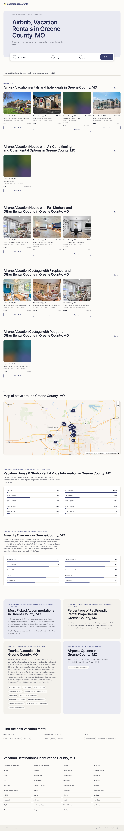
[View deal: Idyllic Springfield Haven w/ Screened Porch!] (17, 290)
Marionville (96, 765)
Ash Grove (37, 800)
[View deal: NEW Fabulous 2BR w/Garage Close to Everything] (77, 227)
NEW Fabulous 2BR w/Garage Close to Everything (78, 242)
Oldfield (5, 795)
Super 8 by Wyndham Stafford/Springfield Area (18, 118)
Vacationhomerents (17, 4)
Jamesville (96, 775)
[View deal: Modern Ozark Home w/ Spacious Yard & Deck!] (17, 351)
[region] (62, 427)
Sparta (36, 795)
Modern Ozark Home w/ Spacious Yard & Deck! (18, 366)
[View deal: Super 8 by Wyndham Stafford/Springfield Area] (17, 103)
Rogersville (6, 800)
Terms (101, 828)
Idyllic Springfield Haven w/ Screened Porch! (17, 305)
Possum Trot (38, 780)
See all (117, 88)
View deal (17, 128)
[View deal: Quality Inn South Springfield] (107, 103)
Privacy (95, 828)
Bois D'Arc (6, 785)
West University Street (10, 790)
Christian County (98, 770)
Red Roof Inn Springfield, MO (42, 118)
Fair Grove (96, 805)
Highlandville (67, 775)
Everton (65, 800)
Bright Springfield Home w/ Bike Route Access (47, 305)
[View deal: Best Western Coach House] (77, 103)
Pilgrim (5, 805)
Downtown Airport (39, 785)
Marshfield (6, 810)
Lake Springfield (68, 785)
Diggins (65, 795)
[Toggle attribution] (118, 453)
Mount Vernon (67, 770)
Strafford (66, 810)
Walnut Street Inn (8, 181)
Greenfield (96, 800)
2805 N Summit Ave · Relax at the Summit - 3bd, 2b (49, 242)
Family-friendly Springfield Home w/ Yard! (16, 242)
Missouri (29, 14)
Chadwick (66, 790)
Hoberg (65, 765)
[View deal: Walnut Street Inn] (17, 166)
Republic (96, 785)
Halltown (36, 770)
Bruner (36, 790)
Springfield (66, 780)
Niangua (36, 810)
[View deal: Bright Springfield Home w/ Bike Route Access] (47, 290)
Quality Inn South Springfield (102, 118)
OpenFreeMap (89, 453)
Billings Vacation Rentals (41, 765)
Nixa (4, 780)
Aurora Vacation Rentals (11, 765)
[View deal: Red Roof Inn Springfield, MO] (47, 103)
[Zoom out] (118, 405)
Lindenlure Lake (98, 790)
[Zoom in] (118, 402)
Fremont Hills (38, 775)
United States (21, 14)
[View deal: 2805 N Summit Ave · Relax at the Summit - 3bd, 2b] (47, 227)
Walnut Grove (67, 805)
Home (13, 14)
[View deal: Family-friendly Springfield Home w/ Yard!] (17, 227)
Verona (5, 770)
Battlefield (96, 780)
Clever (5, 775)
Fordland (96, 795)
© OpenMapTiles (98, 453)
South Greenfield (39, 805)
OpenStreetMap (112, 453)
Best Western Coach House (71, 118)
